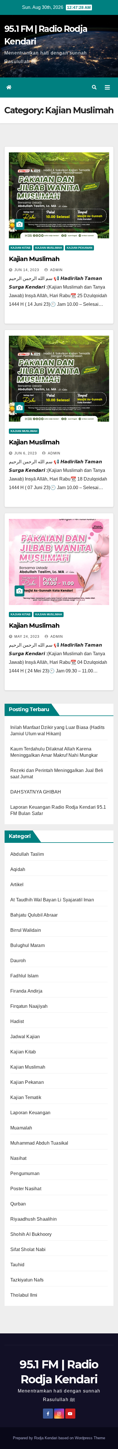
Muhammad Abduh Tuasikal (39, 1143)
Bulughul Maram (27, 945)
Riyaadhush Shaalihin (33, 1219)
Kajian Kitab (20, 247)
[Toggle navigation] (107, 87)
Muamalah (21, 1127)
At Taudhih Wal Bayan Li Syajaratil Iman (52, 899)
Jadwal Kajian (25, 1036)
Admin (56, 270)
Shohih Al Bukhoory (31, 1234)
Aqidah (17, 869)
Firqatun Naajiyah (29, 1006)
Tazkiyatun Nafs (27, 1279)
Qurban (18, 1203)
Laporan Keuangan (30, 1112)
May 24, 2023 (27, 637)
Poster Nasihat (25, 1188)
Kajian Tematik (25, 1097)
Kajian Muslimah (48, 247)
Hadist (17, 1021)
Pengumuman (25, 1173)
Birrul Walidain (25, 930)
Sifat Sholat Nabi (28, 1249)
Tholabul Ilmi (24, 1295)
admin (56, 637)
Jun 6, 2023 (25, 453)
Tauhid (17, 1264)
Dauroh (18, 960)
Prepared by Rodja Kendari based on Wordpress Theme (59, 1438)
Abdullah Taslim (27, 854)
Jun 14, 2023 (26, 270)
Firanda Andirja (26, 991)
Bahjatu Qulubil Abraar (34, 915)
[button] (94, 87)
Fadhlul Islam (24, 975)
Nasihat (18, 1158)
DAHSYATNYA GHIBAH (35, 791)
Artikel (16, 884)
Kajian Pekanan (79, 247)
